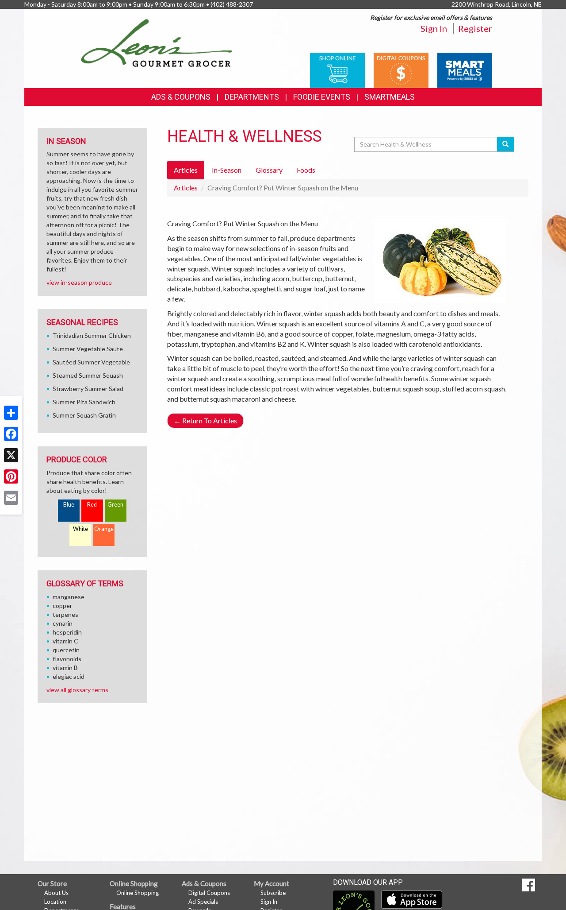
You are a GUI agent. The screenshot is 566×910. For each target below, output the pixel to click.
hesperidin (67, 632)
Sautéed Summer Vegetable (91, 362)
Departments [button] (252, 96)
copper (62, 605)
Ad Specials (203, 901)
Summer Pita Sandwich (84, 402)
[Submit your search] (505, 144)
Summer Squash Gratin (84, 415)
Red (92, 504)
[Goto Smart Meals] (464, 69)
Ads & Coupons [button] (180, 96)
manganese (68, 596)
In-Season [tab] (226, 170)
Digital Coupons (209, 892)
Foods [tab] (306, 170)
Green (115, 504)
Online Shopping (137, 892)
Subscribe (273, 892)
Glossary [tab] (269, 170)
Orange (104, 529)
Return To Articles (205, 420)
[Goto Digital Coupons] (401, 69)
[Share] (11, 413)
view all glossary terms (77, 689)
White (80, 529)
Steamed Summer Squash (88, 375)
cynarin (63, 623)
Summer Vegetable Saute (88, 348)
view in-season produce (79, 282)
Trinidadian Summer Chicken (92, 335)
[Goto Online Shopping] (337, 69)
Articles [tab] (186, 170)
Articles (186, 187)
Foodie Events (321, 96)
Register (475, 28)
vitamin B (65, 667)
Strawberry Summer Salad (88, 388)
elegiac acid (68, 676)
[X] (11, 455)
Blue (68, 504)
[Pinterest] (11, 476)
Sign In (434, 28)
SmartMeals (389, 96)
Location (55, 901)
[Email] (11, 498)
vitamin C (65, 641)
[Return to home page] (157, 42)
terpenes (65, 614)
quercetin (66, 650)
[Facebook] (11, 434)
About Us (56, 892)
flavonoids (67, 658)
